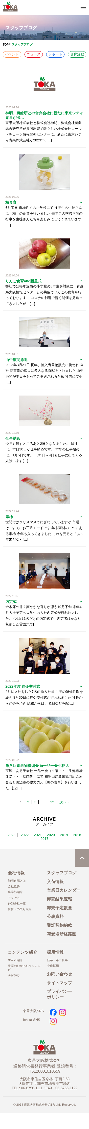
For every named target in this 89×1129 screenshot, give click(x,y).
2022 (25, 835)
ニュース (34, 54)
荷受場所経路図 (61, 934)
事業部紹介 (15, 892)
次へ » (64, 802)
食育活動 (77, 54)
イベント (12, 54)
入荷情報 (55, 881)
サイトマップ (59, 982)
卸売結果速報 (59, 899)
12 (52, 802)
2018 (77, 835)
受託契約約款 (59, 925)
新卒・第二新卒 (57, 960)
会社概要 (14, 886)
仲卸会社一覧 (17, 903)
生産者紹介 (15, 960)
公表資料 (55, 916)
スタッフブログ (61, 872)
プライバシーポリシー (59, 994)
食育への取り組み (20, 909)
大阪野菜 (14, 976)
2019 (64, 835)
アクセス (14, 898)
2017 (44, 839)
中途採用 (53, 966)
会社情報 (16, 872)
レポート (55, 54)
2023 (12, 835)
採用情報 (55, 952)
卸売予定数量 (59, 908)
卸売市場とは (17, 880)
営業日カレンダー (64, 890)
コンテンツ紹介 (22, 952)
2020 (51, 835)
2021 (38, 835)
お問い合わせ (59, 974)
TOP (6, 44)
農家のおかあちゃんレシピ (24, 968)
